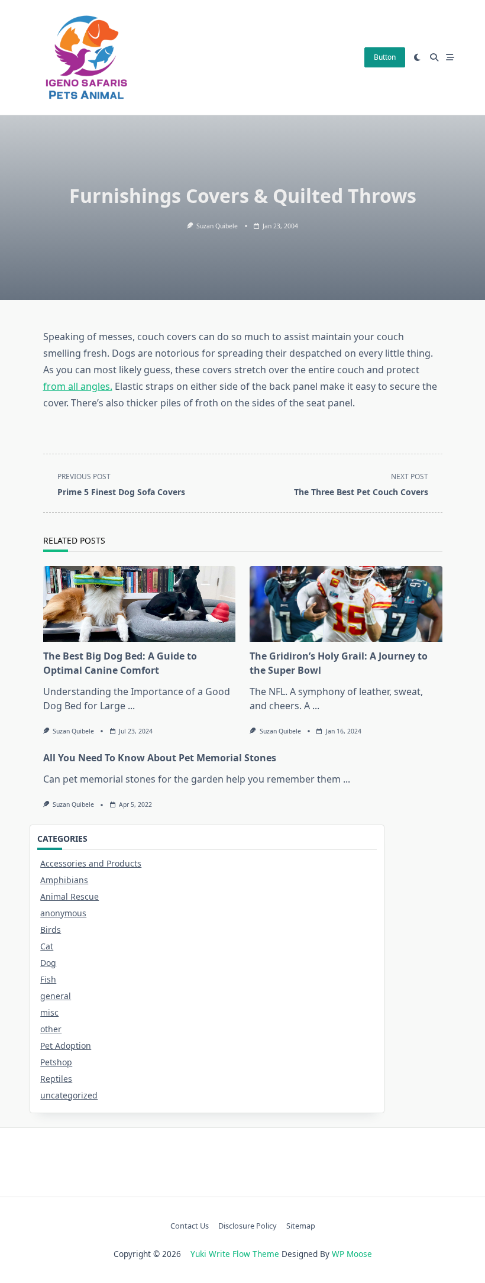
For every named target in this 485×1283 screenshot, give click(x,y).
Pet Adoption (65, 1045)
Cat (46, 946)
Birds (50, 929)
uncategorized (69, 1095)
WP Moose (352, 1253)
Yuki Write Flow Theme (234, 1253)
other (51, 1029)
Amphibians (64, 880)
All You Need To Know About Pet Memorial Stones (159, 757)
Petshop (56, 1062)
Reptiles (56, 1078)
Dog (48, 962)
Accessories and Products (90, 863)
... (131, 705)
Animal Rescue (69, 896)
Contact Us (189, 1226)
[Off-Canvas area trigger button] (450, 57)
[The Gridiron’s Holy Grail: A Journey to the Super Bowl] (346, 604)
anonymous (63, 913)
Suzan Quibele (217, 226)
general (55, 995)
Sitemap (300, 1226)
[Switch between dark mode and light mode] (417, 57)
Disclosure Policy (247, 1226)
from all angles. (77, 386)
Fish (48, 979)
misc (49, 1012)
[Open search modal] (434, 57)
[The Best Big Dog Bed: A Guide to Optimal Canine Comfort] (139, 604)
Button (385, 57)
